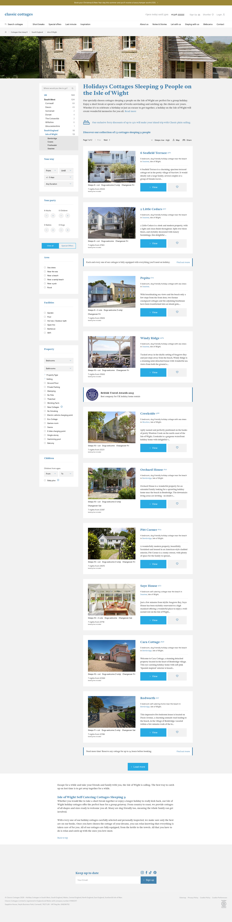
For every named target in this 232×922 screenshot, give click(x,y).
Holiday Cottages (32, 898)
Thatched (51, 399)
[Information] (62, 407)
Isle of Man (118, 898)
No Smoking (52, 411)
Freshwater (52, 145)
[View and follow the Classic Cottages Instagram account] (142, 873)
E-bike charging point (56, 431)
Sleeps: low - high (162, 140)
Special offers (55, 24)
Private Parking (53, 387)
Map (178, 140)
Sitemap (182, 898)
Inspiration (85, 24)
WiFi (49, 333)
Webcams (208, 24)
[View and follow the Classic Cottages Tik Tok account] (150, 873)
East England (99, 898)
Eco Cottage (52, 419)
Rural (49, 287)
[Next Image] (131, 166)
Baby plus (51, 480)
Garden (50, 313)
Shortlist (207, 14)
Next (106, 140)
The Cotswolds (60, 118)
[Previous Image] (92, 166)
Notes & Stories (159, 24)
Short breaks (38, 24)
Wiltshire (60, 122)
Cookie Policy (205, 898)
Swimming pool (54, 439)
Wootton (146, 422)
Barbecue (51, 329)
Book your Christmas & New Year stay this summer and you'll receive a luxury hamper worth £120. (115, 3)
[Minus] (46, 215)
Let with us (176, 24)
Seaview (145, 161)
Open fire (51, 325)
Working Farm (53, 403)
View (154, 187)
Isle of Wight (60, 134)
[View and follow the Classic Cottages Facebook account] (146, 873)
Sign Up (193, 14)
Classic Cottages (13, 898)
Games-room (52, 423)
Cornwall (60, 103)
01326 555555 (177, 14)
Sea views (51, 268)
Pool (49, 317)
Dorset (60, 114)
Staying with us (192, 24)
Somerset (60, 111)
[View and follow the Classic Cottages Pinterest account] (154, 873)
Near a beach (52, 276)
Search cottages (15, 24)
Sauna (50, 427)
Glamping (51, 391)
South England (59, 130)
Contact (220, 24)
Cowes (50, 142)
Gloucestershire (60, 126)
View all (50, 246)
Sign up (150, 880)
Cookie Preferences (219, 898)
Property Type (52, 375)
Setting (50, 379)
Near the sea (52, 272)
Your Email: (82, 880)
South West (59, 99)
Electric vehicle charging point (60, 415)
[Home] (6, 32)
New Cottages (53, 407)
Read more (130, 111)
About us (144, 24)
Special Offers (67, 246)
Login (219, 14)
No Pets (50, 395)
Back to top (62, 838)
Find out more (183, 262)
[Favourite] (177, 187)
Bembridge (147, 478)
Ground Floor (53, 383)
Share (189, 140)
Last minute (70, 24)
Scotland (108, 898)
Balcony (50, 443)
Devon (60, 107)
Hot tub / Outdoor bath (57, 321)
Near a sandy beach (55, 279)
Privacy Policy (193, 898)
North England (87, 898)
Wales (65, 898)
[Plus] (53, 215)
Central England (75, 898)
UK (59, 95)
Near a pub (52, 283)
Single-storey (52, 435)
